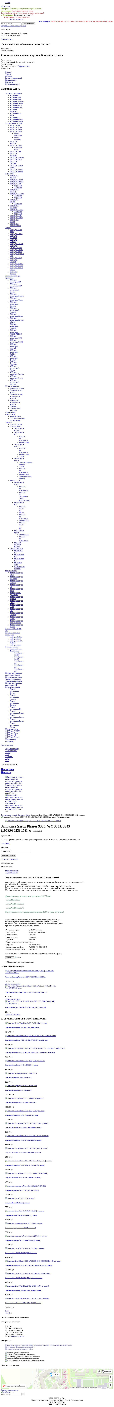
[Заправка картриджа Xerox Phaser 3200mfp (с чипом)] (26, 1236)
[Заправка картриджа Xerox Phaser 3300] (21, 1086)
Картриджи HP (15, 184)
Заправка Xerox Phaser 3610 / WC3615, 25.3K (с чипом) (23, 1140)
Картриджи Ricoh (16, 179)
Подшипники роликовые (10, 740)
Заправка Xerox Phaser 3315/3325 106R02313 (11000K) (23, 1177)
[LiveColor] (5, 6)
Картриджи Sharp (16, 218)
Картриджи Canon (17, 194)
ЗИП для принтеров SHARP (14, 358)
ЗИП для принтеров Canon (16, 299)
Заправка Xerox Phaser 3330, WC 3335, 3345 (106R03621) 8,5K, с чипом (28, 1265)
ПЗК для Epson (15, 639)
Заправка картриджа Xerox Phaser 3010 (18, 1077)
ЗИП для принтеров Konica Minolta (16, 320)
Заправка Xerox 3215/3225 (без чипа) (17, 1203)
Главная (8, 72)
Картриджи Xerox (16, 182)
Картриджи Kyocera (14, 176)
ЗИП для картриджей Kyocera (14, 310)
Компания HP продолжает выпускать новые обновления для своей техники (14, 806)
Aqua (7, 759)
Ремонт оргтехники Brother (14, 691)
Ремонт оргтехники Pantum (14, 725)
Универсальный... (12, 973)
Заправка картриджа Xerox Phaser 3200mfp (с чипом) (22, 1240)
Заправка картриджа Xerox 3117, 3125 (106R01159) (22, 1190)
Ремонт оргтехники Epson (17, 720)
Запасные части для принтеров (12, 277)
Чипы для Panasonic (13, 154)
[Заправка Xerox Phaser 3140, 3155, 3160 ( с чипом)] (25, 1061)
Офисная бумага (16, 649)
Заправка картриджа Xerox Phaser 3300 (18, 1090)
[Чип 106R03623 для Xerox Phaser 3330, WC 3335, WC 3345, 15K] (30, 986)
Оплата (8, 74)
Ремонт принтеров (12, 84)
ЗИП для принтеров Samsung (14, 304)
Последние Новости (7, 771)
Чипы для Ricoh (16, 159)
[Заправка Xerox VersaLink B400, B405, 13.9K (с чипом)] (27, 1286)
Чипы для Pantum (16, 169)
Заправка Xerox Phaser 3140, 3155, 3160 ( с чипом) (21, 1065)
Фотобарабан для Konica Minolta (16, 622)
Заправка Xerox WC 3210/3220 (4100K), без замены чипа (23, 1278)
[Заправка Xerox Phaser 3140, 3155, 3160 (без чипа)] (25, 1111)
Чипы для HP (15, 125)
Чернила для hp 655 (22, 508)
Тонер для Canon (16, 234)
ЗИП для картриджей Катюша (14, 382)
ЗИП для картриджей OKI (16, 341)
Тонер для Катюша (13, 273)
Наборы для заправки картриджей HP (13, 684)
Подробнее (5, 843)
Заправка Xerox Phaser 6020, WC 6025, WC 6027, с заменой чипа (26, 1040)
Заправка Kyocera (16, 103)
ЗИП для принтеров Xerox (16, 315)
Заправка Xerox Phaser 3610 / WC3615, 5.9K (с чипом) (23, 1153)
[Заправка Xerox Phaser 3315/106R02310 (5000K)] (24, 1098)
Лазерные (18, 188)
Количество (5, 851)
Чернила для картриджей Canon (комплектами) (24, 496)
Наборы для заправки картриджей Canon (13, 674)
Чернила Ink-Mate (16, 549)
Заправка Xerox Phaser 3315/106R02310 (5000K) (21, 1102)
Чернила (8, 422)
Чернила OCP (15, 480)
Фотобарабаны (11, 571)
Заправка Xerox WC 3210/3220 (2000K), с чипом (21, 1253)
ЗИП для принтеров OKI (16, 337)
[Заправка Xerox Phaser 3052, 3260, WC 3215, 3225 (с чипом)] (28, 1161)
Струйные (18, 186)
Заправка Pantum (16, 119)
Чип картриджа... (11, 1003)
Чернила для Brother (19, 429)
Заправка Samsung (17, 101)
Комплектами (24, 442)
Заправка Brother (16, 107)
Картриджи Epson (16, 210)
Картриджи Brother (14, 201)
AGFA (7, 753)
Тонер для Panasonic (13, 237)
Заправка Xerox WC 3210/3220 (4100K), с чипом (21, 1215)
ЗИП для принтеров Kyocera (14, 326)
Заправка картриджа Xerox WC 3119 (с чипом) (20, 1228)
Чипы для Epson (16, 145)
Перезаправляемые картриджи (12, 634)
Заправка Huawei (16, 121)
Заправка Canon (16, 105)
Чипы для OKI (15, 151)
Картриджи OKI (16, 216)
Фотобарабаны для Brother (15, 594)
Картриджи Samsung (14, 191)
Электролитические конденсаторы (17, 419)
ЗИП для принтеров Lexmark (14, 346)
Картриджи (9, 173)
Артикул (4, 836)
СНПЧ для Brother (12, 737)
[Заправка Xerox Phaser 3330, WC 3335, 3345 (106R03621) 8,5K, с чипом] (33, 1261)
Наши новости (10, 80)
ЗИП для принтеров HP (15, 281)
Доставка (8, 76)
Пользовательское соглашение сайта (19, 1349)
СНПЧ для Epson (11, 733)
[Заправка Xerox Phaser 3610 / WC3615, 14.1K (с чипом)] (27, 1123)
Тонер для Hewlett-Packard (16, 247)
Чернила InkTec (16, 426)
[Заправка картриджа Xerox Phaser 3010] (21, 1073)
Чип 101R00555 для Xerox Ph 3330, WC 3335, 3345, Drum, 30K (25, 1007)
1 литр (21, 456)
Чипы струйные (18, 134)
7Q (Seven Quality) (12, 749)
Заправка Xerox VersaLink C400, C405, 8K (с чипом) (22, 1027)
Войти (7, 3)
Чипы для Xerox (16, 129)
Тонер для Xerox (16, 252)
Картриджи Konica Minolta (15, 225)
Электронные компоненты (10, 413)
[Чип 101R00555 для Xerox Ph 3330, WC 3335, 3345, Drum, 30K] (30, 1001)
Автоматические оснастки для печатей (16, 396)
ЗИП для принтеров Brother (17, 295)
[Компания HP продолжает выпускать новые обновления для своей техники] (14, 801)
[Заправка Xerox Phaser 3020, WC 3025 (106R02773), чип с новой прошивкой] (35, 1048)
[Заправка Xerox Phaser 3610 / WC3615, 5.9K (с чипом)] (26, 1148)
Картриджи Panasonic (14, 207)
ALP (7, 755)
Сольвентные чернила (19, 568)
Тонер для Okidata (16, 244)
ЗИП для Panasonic (13, 363)
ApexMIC (9, 757)
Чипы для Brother (16, 171)
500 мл (21, 512)
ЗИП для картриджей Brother (14, 290)
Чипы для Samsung (13, 142)
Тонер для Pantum (16, 266)
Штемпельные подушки (15, 409)
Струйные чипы (18, 148)
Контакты (9, 82)
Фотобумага (14, 651)
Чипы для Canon (16, 131)
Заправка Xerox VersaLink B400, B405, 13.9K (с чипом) (23, 1290)
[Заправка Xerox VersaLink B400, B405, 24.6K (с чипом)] (27, 1298)
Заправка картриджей (13, 78)
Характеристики (11, 873)
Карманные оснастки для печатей (15, 402)
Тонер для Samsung (13, 241)
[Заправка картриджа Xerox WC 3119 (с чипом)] (23, 1223)
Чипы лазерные (17, 138)
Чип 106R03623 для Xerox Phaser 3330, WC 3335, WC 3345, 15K (26, 992)
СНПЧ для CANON (12, 731)
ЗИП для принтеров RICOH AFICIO (16, 332)
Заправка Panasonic (13, 110)
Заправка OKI (15, 117)
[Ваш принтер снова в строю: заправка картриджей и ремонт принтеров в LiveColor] (14, 783)
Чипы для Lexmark (13, 162)
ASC (7, 761)
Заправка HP (14, 95)
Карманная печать (17, 388)
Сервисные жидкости (13, 681)
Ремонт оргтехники (12, 687)
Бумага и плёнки (11, 647)
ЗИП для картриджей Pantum (14, 368)
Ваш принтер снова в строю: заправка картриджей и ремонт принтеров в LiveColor (13, 788)
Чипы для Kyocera (17, 157)
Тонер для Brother (16, 250)
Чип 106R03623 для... (13, 988)
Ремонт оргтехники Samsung (14, 703)
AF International (11, 751)
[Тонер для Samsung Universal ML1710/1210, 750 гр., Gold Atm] (29, 971)
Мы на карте (44, 21)
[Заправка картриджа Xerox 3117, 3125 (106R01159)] (25, 1186)
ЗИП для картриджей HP (16, 285)
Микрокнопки (15, 416)
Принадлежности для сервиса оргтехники (13, 678)
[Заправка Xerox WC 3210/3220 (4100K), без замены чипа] (27, 1273)
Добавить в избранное (9, 859)
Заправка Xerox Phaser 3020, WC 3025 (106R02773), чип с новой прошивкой (30, 1052)
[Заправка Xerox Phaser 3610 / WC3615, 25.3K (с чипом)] (27, 1136)
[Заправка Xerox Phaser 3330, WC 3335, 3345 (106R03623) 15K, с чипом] (33, 821)
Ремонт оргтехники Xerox (17, 712)
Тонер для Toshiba (16, 264)
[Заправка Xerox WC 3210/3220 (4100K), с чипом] (24, 1211)
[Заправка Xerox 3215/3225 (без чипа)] (20, 1198)
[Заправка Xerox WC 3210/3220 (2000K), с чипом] (24, 1248)
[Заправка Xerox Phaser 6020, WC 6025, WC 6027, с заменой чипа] (30, 1036)
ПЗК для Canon (15, 645)
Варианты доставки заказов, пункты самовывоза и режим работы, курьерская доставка (38, 1345)
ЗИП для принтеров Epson (16, 377)
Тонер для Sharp (16, 258)
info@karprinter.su (16, 19)
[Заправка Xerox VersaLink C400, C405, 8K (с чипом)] (26, 1023)
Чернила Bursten (16, 424)
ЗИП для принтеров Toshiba (14, 352)
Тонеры (8, 228)
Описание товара (11, 871)
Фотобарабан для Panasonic (16, 578)
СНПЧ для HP (10, 735)
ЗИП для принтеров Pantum (17, 373)
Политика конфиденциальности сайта (19, 1347)
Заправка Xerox (16, 99)
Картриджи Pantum (14, 221)
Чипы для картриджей (13, 123)
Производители (7, 745)
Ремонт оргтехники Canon (17, 716)
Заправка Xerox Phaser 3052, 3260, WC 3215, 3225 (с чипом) (24, 1165)
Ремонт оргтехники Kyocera (14, 697)
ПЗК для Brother (16, 637)
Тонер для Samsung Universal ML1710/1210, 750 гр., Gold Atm (25, 977)
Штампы (13, 406)
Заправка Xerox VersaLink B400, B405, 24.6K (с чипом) (23, 1303)
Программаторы (11, 729)
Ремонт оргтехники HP (15, 708)
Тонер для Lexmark (13, 261)
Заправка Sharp (15, 97)
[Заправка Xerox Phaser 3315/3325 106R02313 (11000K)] (26, 1173)
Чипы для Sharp (16, 127)
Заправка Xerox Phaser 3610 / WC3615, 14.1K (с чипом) (23, 1127)
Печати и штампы (12, 386)
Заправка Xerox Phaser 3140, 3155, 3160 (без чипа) (21, 1115)
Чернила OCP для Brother (17, 545)
